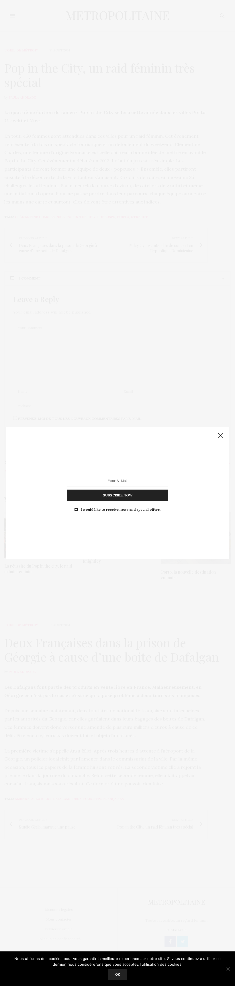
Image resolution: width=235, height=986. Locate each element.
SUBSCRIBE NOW (117, 495)
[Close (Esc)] (220, 436)
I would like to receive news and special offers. (120, 509)
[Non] (228, 969)
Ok (117, 974)
